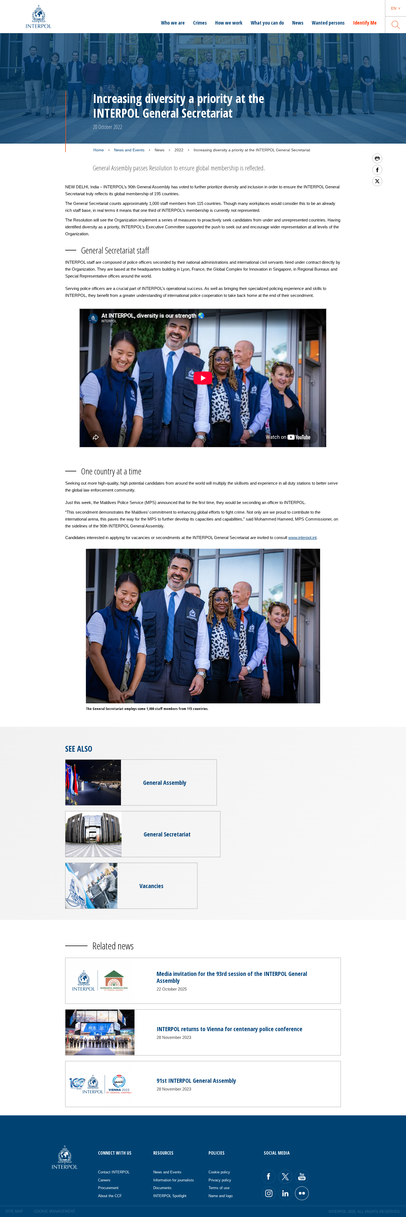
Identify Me (365, 22)
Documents (162, 1188)
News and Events (129, 150)
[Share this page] (377, 170)
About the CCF (110, 1196)
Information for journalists (173, 1180)
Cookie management (54, 1211)
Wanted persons (328, 22)
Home (98, 150)
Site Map (14, 1211)
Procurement (108, 1188)
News (298, 22)
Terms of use (219, 1188)
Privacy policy (220, 1180)
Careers (104, 1180)
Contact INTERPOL (114, 1172)
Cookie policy (219, 1172)
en (393, 8)
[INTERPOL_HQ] (302, 1193)
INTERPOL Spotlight (169, 1196)
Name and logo (221, 1196)
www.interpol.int (302, 537)
